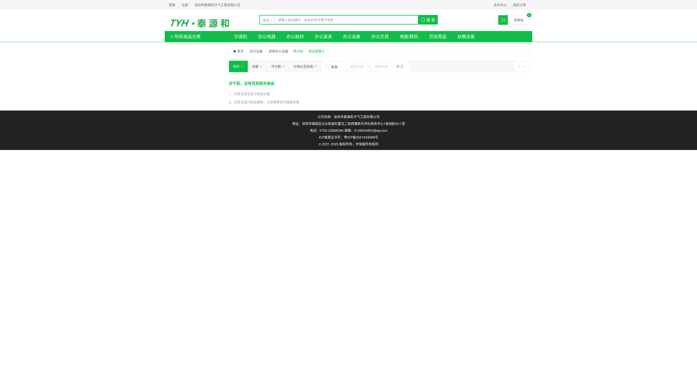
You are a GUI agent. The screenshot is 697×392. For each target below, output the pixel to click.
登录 (172, 4)
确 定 (399, 66)
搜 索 (430, 19)
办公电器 (267, 36)
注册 (185, 4)
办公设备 (351, 36)
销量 (255, 66)
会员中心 (500, 4)
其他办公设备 (278, 51)
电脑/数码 (409, 36)
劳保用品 (438, 36)
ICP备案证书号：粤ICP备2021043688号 (348, 137)
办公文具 (380, 36)
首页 (240, 51)
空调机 (240, 36)
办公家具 (323, 36)
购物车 (519, 20)
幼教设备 (466, 36)
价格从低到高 (304, 66)
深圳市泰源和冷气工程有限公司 (217, 4)
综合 (236, 66)
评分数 (276, 66)
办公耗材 (295, 36)
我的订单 (519, 4)
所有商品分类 (187, 36)
